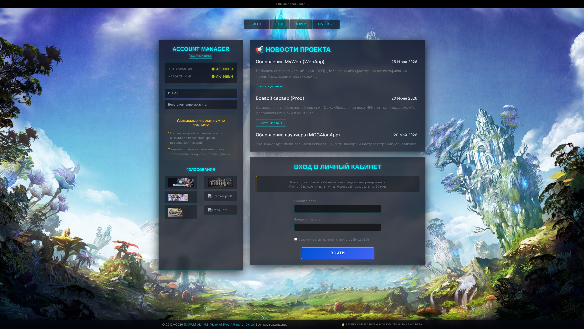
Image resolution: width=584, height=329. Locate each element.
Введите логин (306, 201)
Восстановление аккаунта (187, 104)
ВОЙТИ (338, 253)
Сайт (279, 24)
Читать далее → (271, 86)
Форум (300, 24)
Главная (256, 24)
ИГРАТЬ (174, 93)
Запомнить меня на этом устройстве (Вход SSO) (334, 239)
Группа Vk (326, 24)
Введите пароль (307, 219)
